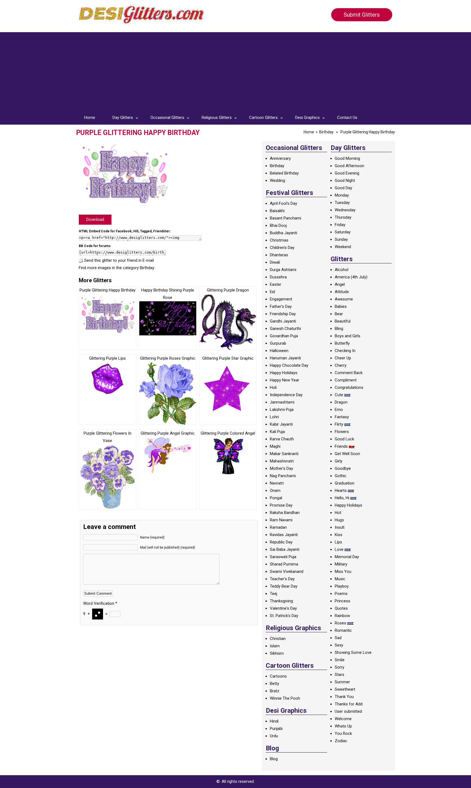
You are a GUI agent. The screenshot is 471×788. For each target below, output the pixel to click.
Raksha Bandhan (285, 512)
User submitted (348, 711)
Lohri (274, 416)
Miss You (343, 571)
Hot (338, 512)
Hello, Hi (342, 497)
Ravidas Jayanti (284, 534)
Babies (341, 306)
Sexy (339, 645)
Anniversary (280, 158)
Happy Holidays (283, 372)
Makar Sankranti (284, 453)
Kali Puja (277, 431)
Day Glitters (123, 117)
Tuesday (342, 202)
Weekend (343, 246)
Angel (340, 284)
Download (95, 219)
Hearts (341, 490)
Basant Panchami (285, 218)
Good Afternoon (349, 165)
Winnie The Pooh (285, 698)
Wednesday (345, 209)
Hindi (274, 721)
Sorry (339, 667)
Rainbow (342, 615)
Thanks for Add (349, 704)
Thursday (343, 217)
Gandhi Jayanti (283, 321)
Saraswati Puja (283, 556)
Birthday (326, 132)
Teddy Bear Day (283, 586)
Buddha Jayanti (283, 232)
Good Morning (347, 158)
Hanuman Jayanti (285, 358)
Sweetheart (345, 689)
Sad (338, 637)
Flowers (342, 431)
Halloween (279, 350)
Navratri (277, 483)
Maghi (275, 446)
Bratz (274, 690)
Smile (340, 659)
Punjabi (276, 728)
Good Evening (347, 173)
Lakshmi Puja (282, 409)
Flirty (339, 424)
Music (340, 578)
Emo (339, 409)
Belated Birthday (284, 173)
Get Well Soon (347, 453)
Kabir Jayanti (281, 424)
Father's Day (281, 306)
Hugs (339, 520)
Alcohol (341, 269)
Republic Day (281, 542)
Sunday (341, 239)
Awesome (344, 299)
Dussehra (278, 277)
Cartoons (278, 676)
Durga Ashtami (283, 269)
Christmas (279, 240)
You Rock (343, 733)
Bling (339, 328)
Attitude (342, 291)
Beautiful (343, 321)
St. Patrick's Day (284, 615)
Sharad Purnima (284, 564)
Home (89, 117)
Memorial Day (347, 556)
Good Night (345, 180)
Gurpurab (278, 343)
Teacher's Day (282, 578)
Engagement (281, 299)
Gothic (340, 475)
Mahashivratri (282, 461)
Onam (275, 490)
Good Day (343, 187)
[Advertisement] (235, 70)
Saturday (343, 232)
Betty (274, 683)
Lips (338, 542)
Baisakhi (277, 210)
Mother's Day (281, 468)
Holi (273, 387)
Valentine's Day (283, 608)
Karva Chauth (282, 439)
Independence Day (286, 394)
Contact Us (347, 117)
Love (339, 549)
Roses (340, 623)
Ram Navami (281, 520)
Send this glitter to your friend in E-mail (119, 260)
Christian (278, 638)
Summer (342, 681)
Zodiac (341, 740)
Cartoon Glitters (263, 117)
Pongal (276, 497)
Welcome (343, 718)
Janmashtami (282, 402)
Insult (340, 527)
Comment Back (349, 372)
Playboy (342, 586)
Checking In (345, 350)
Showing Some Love (353, 652)
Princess (342, 600)
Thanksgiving (281, 600)
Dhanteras (279, 254)
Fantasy (342, 416)
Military (341, 564)
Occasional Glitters (167, 117)
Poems (341, 593)
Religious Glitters (217, 117)
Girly (338, 461)
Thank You (344, 696)
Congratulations (349, 387)
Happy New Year (284, 380)
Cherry (340, 365)
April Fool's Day (283, 203)
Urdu (274, 735)
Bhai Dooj (278, 225)
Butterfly (342, 343)
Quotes (341, 608)
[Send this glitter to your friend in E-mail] (81, 260)
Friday (340, 224)
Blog (274, 758)
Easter (275, 284)
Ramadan (278, 527)
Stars (339, 674)
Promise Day (281, 505)
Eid (272, 291)
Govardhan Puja (284, 335)
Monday (342, 195)
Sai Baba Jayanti (284, 549)
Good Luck (344, 439)
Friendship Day (283, 313)
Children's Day (282, 247)
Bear (339, 313)
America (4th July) (351, 277)
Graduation (344, 483)
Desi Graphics (307, 117)
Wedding (277, 180)
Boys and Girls (347, 335)
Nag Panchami (283, 475)
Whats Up (343, 726)
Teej (273, 593)
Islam (275, 645)
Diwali (275, 262)
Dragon (341, 402)
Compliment (346, 380)
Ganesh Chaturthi (285, 328)
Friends (341, 446)
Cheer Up (343, 358)
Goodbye (343, 468)
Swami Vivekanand (286, 571)
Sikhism (277, 653)
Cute (339, 394)
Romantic (343, 630)
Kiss (338, 534)
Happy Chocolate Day (289, 365)
